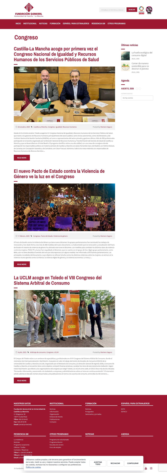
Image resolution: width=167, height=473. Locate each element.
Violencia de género (60, 236)
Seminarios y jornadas (93, 414)
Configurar (132, 463)
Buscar (132, 9)
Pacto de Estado (47, 236)
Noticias (43, 23)
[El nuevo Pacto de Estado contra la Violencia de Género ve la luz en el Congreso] (64, 207)
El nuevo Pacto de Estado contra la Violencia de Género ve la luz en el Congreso (59, 174)
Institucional (30, 23)
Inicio (18, 23)
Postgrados (89, 411)
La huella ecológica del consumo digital (142, 54)
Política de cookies (33, 467)
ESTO (123, 409)
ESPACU (124, 411)
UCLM (56, 352)
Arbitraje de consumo (38, 352)
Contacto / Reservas (21, 450)
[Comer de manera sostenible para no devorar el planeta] (125, 66)
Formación (55, 23)
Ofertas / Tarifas (19, 447)
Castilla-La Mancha (40, 127)
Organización (54, 414)
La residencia (18, 439)
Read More (21, 157)
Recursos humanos (70, 127)
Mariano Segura (106, 127)
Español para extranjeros (76, 23)
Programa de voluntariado (59, 439)
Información (54, 411)
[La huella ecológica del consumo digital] (125, 55)
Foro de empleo (55, 447)
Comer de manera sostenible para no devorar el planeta (140, 66)
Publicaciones (55, 419)
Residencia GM (98, 23)
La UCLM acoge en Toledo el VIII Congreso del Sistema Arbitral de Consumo (58, 280)
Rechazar (115, 463)
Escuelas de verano (56, 445)
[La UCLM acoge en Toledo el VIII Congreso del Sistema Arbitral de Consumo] (64, 318)
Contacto (53, 422)
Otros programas (116, 23)
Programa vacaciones (21, 445)
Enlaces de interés (56, 417)
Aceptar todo (98, 463)
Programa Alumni (56, 442)
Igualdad (59, 127)
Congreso (51, 127)
